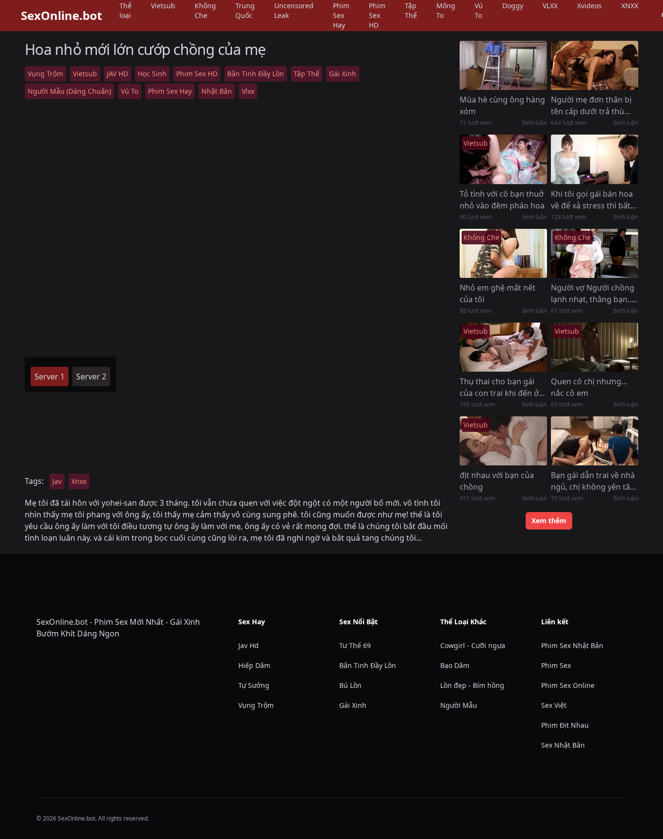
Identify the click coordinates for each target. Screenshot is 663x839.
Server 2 (91, 376)
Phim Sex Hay (170, 91)
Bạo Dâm (454, 665)
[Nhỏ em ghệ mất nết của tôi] (503, 253)
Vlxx (248, 91)
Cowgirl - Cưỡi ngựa (472, 645)
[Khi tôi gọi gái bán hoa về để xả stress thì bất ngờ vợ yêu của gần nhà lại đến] (594, 159)
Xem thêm (548, 520)
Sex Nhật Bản (563, 745)
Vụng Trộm (45, 73)
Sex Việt (553, 705)
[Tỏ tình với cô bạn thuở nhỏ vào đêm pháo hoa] (503, 159)
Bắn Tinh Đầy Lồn (255, 73)
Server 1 (49, 376)
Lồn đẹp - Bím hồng (472, 685)
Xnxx (78, 481)
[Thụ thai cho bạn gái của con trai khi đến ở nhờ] (503, 347)
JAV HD (117, 73)
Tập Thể (306, 73)
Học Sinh (152, 73)
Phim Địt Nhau (565, 725)
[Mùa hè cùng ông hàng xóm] (503, 65)
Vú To (129, 91)
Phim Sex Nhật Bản (572, 645)
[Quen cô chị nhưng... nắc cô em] (594, 347)
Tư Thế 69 (355, 645)
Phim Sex (556, 665)
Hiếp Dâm (254, 665)
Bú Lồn (350, 685)
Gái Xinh (342, 73)
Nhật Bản (216, 91)
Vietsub (85, 73)
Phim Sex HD (196, 73)
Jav (57, 481)
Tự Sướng (253, 685)
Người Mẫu (458, 705)
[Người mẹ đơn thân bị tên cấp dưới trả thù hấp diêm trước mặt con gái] (594, 65)
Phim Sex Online (568, 685)
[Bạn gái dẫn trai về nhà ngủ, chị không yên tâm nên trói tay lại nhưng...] (594, 440)
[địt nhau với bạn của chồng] (503, 440)
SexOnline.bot (61, 15)
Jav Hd (248, 645)
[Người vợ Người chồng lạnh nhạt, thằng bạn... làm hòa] (594, 253)
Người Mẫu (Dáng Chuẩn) (69, 91)
